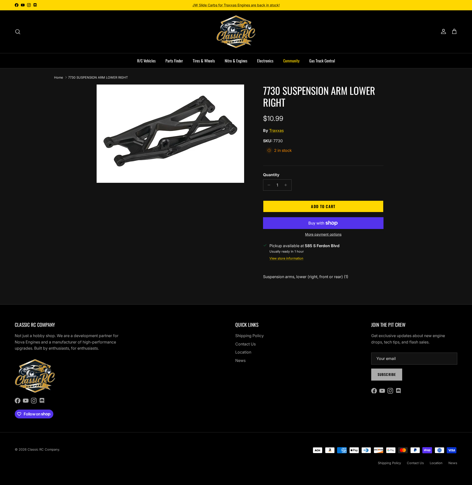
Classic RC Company (43, 449)
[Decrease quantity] (267, 185)
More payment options (323, 234)
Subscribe (387, 374)
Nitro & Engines (236, 61)
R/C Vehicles (146, 61)
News (240, 360)
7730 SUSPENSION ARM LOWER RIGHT (98, 77)
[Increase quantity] (287, 185)
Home (58, 77)
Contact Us (245, 344)
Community (291, 61)
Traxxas (276, 130)
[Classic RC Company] (236, 31)
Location (243, 352)
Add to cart (323, 206)
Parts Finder (174, 61)
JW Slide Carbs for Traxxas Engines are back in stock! (236, 5)
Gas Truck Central (322, 61)
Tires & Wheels (204, 61)
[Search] (18, 32)
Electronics (265, 61)
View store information (286, 258)
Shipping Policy (249, 335)
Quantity (271, 174)
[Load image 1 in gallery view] (170, 134)
